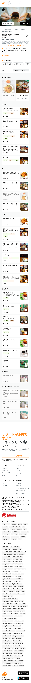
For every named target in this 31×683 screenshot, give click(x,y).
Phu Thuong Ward (22, 606)
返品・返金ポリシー (21, 490)
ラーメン (5, 526)
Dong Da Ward (7, 643)
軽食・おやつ (6, 539)
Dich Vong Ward (7, 551)
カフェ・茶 (5, 529)
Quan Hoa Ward (7, 611)
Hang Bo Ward (7, 564)
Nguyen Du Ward (7, 596)
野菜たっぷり (22, 534)
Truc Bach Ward (18, 621)
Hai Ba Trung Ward (8, 648)
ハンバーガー (6, 524)
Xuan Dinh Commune (9, 631)
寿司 (25, 529)
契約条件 (18, 485)
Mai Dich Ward (18, 579)
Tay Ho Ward (6, 658)
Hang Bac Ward (17, 561)
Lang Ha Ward (7, 574)
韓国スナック (6, 536)
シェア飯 (14, 539)
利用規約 (18, 483)
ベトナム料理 (24, 531)
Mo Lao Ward (6, 584)
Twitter (18, 476)
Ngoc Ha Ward (20, 591)
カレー (25, 524)
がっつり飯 (14, 534)
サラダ (20, 539)
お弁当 (20, 524)
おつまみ (23, 536)
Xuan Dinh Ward (17, 663)
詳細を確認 (6, 55)
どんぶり (11, 526)
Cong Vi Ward (6, 549)
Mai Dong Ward (7, 581)
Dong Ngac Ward (18, 643)
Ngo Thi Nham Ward (8, 591)
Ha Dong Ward (17, 645)
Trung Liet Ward (18, 623)
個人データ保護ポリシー (22, 493)
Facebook (19, 468)
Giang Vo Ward (17, 559)
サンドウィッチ (20, 45)
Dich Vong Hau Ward (20, 551)
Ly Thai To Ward (7, 579)
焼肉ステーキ (15, 531)
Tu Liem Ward (19, 660)
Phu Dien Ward (18, 655)
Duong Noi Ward (7, 554)
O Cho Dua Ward (7, 603)
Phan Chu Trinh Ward (9, 606)
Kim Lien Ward (7, 571)
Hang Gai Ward (19, 566)
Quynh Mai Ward (7, 616)
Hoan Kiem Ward (20, 648)
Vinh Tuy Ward (18, 628)
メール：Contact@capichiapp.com (14, 509)
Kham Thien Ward (20, 569)
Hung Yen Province (18, 636)
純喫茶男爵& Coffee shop (7, 31)
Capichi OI (5, 485)
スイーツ (18, 526)
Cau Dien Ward (14, 546)
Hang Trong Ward (8, 569)
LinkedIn (18, 471)
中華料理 (12, 529)
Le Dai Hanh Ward (18, 574)
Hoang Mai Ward (7, 650)
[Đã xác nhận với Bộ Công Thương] (15, 514)
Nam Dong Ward (18, 586)
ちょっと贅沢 (6, 534)
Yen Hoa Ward (17, 633)
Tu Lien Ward (17, 626)
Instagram (18, 473)
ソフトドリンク (5, 45)
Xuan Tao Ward (7, 633)
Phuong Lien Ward (18, 608)
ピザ (4, 531)
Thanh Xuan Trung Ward (10, 618)
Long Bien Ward (7, 653)
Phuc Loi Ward (7, 608)
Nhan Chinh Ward (8, 601)
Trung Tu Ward (7, 626)
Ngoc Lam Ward (19, 593)
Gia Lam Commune (18, 665)
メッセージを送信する (15, 456)
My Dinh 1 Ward (16, 584)
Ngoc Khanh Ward (8, 593)
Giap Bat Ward (7, 561)
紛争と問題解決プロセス (22, 488)
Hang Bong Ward (17, 564)
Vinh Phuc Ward (7, 628)
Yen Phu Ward (7, 636)
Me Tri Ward (16, 581)
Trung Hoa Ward (7, 623)
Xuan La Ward (21, 631)
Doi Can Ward (6, 556)
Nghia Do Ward (7, 588)
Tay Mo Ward (18, 616)
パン (23, 526)
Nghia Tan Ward (18, 588)
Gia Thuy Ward (7, 559)
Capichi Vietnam (6, 483)
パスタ (8, 531)
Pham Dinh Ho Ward (20, 603)
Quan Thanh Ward (19, 611)
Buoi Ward (6, 546)
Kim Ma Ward (16, 571)
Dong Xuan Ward (17, 556)
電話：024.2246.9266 (9, 507)
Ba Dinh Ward (6, 638)
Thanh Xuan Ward (8, 660)
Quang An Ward (7, 613)
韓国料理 (19, 529)
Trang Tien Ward (7, 621)
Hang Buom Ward (8, 566)
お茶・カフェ (13, 45)
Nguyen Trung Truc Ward (10, 598)
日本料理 (14, 524)
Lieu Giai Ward (7, 576)
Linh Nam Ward (17, 576)
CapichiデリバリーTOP (6, 29)
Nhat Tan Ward (19, 601)
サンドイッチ (15, 536)
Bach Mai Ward (16, 638)
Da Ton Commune (19, 554)
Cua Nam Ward (17, 640)
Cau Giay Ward (7, 640)
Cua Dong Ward (16, 549)
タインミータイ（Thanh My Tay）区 (20, 29)
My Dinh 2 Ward (7, 586)
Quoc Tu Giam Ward (19, 613)
